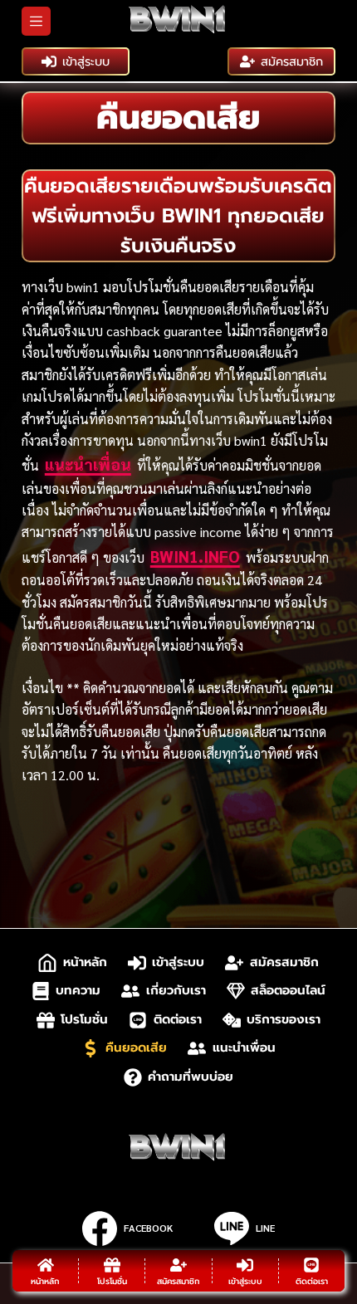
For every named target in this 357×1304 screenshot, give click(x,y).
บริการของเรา (283, 1019)
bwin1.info (195, 556)
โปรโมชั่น (84, 1019)
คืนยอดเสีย (136, 1048)
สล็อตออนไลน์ (288, 990)
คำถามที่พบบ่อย (190, 1077)
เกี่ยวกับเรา (176, 990)
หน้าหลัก (85, 962)
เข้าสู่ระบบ (86, 61)
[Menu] (36, 21)
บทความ (78, 990)
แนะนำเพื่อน (88, 464)
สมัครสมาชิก (292, 61)
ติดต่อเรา (178, 1019)
